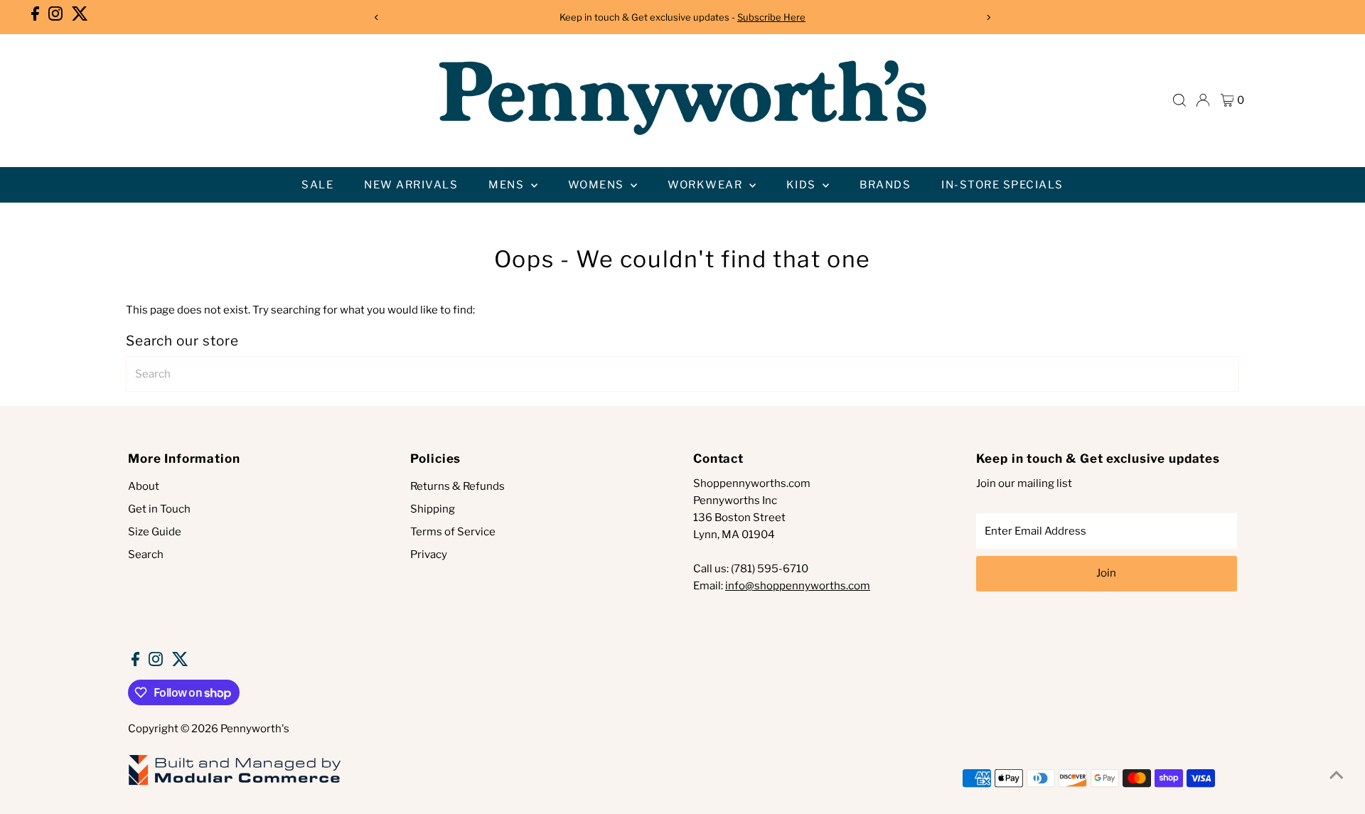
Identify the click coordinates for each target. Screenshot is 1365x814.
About (143, 486)
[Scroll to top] (1336, 775)
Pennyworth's (254, 728)
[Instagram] (55, 17)
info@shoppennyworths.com (797, 585)
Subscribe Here (771, 17)
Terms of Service (453, 531)
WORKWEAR (707, 184)
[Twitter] (80, 17)
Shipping (432, 509)
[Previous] (376, 17)
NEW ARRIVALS (411, 184)
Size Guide (154, 531)
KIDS (803, 184)
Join (1106, 573)
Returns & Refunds (457, 486)
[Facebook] (35, 17)
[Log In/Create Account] (1203, 100)
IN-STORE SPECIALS (1002, 184)
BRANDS (885, 184)
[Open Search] (1179, 100)
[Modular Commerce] (234, 784)
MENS (508, 184)
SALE (317, 184)
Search (146, 554)
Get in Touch (159, 509)
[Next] (989, 17)
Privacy (428, 554)
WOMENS (598, 184)
